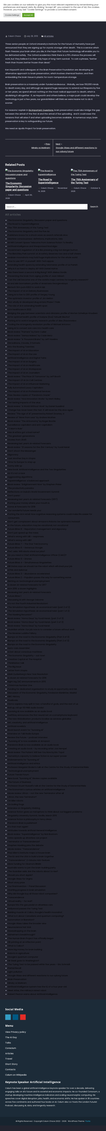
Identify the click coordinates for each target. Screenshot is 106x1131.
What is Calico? (16, 945)
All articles (49, 36)
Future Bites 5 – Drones (20, 558)
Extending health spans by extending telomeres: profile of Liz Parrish (43, 264)
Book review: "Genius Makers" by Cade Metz (30, 335)
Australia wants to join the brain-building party (32, 867)
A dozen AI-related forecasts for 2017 (27, 584)
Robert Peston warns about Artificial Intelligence (33, 994)
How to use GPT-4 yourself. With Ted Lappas (31, 261)
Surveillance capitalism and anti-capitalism (30, 424)
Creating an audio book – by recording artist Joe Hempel (37, 748)
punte (87, 1121)
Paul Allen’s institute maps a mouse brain (29, 852)
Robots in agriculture (18, 953)
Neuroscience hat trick (19, 927)
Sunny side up (15, 465)
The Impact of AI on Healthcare (24, 365)
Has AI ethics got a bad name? (24, 432)
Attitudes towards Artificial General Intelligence (32, 830)
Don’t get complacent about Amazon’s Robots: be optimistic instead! (44, 521)
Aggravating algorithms (20, 476)
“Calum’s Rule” (15, 428)
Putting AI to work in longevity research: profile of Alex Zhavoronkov (42, 320)
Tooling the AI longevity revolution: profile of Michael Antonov (39, 324)
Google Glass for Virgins (20, 878)
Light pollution (15, 971)
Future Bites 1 (14, 596)
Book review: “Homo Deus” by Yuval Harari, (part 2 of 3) (36, 622)
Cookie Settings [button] (12, 15)
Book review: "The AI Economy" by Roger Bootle (32, 421)
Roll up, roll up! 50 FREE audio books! (26, 707)
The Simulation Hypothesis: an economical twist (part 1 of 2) (39, 610)
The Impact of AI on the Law (22, 354)
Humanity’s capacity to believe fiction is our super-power (37, 756)
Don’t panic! (14, 495)
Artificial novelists (17, 726)
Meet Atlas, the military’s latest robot (27, 990)
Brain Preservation (17, 979)
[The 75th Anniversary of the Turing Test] (86, 172)
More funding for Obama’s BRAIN (24, 863)
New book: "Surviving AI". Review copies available (32, 778)
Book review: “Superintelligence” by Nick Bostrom (33, 834)
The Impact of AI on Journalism (24, 372)
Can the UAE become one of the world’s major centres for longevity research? (48, 279)
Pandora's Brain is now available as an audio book (33, 744)
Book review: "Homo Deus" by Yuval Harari (29, 625)
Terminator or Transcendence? (24, 841)
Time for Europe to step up (22, 462)
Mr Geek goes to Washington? (23, 960)
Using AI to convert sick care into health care (31, 328)
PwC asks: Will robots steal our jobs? (26, 551)
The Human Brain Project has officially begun (31, 938)
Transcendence (16, 897)
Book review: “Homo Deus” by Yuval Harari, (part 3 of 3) (36, 618)
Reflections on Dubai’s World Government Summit (33, 491)
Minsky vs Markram (40, 145)
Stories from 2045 (17, 439)
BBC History (14, 696)
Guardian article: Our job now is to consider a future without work (41, 629)
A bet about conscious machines (25, 651)
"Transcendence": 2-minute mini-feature (29, 860)
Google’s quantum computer (23, 956)
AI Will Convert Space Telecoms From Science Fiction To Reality (40, 242)
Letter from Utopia (17, 670)
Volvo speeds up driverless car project (27, 837)
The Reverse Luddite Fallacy (22, 633)
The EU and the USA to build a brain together (31, 856)
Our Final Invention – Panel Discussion (27, 886)
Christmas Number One (20, 685)
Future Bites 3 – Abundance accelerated (29, 573)
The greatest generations (21, 436)
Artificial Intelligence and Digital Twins (27, 357)
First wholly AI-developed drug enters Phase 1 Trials (34, 302)
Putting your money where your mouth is (29, 502)
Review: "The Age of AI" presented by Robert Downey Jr (36, 413)
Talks (8, 1042)
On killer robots (15, 800)
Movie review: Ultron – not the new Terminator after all (36, 793)
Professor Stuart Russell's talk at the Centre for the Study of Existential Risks (47, 785)
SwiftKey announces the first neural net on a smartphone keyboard (42, 715)
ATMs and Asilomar (17, 569)
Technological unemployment (23, 770)
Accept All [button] (28, 15)
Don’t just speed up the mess (23, 532)
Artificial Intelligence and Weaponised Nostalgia (32, 246)
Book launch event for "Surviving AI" (25, 729)
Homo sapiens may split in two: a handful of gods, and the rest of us (43, 703)
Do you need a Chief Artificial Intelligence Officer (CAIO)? (37, 555)
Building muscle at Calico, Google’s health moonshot (35, 912)
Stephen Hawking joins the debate (25, 845)
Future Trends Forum (18, 774)
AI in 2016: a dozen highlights (22, 588)
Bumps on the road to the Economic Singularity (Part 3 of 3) (38, 636)
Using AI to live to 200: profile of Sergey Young (31, 294)
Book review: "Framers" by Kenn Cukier (27, 331)
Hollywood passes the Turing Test (25, 908)
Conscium (10, 1048)
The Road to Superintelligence (23, 223)
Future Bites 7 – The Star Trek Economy (28, 543)
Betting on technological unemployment (29, 581)
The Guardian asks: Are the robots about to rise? (33, 871)
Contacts (10, 1069)
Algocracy (13, 454)
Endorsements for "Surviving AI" (23, 759)
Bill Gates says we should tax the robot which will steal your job (40, 566)
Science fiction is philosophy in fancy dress (30, 819)
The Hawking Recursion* (20, 614)
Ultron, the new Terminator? (22, 796)
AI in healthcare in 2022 (19, 309)
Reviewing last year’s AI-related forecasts (29, 443)
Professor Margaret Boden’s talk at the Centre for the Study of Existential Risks (48, 767)
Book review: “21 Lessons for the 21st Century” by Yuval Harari (39, 447)
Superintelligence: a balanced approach (28, 480)
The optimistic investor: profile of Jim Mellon (30, 298)
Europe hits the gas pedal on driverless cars (30, 904)
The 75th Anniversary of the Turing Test (28, 227)
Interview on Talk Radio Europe (23, 733)
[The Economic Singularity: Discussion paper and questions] (20, 174)
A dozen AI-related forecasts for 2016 (27, 677)
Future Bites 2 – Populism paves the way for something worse (39, 577)
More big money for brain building (25, 949)
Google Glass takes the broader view (27, 923)
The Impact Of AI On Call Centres (25, 380)
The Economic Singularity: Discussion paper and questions (18, 186)
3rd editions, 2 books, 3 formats (24, 342)
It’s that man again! (18, 826)
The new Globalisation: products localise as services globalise (39, 718)
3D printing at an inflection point (24, 942)
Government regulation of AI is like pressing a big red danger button (43, 249)
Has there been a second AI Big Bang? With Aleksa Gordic (37, 272)
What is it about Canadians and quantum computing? (36, 916)
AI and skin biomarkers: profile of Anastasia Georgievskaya (38, 283)
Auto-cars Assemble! (19, 648)
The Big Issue (14, 666)
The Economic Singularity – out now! (26, 655)
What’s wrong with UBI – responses (26, 536)
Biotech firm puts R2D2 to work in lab (26, 287)
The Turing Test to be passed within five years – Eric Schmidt (39, 964)
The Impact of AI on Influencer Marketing (28, 383)
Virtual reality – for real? (20, 901)
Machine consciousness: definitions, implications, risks (35, 238)
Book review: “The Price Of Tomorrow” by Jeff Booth (34, 376)
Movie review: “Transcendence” (24, 849)
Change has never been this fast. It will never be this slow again (40, 409)
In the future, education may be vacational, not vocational (38, 525)
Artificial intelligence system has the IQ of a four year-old (37, 986)
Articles (9, 1053)
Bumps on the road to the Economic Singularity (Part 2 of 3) (38, 640)
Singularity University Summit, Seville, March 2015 (32, 815)
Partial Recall (14, 968)
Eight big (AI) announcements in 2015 (27, 681)
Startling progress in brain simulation (26, 889)
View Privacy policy (15, 1032)
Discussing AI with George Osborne (26, 599)
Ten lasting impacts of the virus (24, 402)
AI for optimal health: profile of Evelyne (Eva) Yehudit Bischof (39, 316)
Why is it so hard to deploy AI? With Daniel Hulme (33, 268)
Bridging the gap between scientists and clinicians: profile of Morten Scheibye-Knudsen (53, 313)
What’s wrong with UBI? (20, 540)
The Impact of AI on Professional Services (29, 391)
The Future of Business (19, 782)
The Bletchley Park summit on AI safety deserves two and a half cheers (44, 253)
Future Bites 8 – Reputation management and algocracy (37, 529)
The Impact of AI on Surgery (22, 361)
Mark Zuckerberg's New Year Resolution (28, 674)
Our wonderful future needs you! (24, 510)
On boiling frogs (16, 804)
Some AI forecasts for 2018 (21, 506)
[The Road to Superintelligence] (53, 172)
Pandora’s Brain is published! (22, 822)
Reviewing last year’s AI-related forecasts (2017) (33, 499)
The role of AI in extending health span (27, 305)
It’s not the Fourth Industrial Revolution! (28, 603)
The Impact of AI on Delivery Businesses (28, 290)
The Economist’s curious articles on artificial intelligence (36, 789)
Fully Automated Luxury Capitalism (25, 387)
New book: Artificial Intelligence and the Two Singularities (37, 469)
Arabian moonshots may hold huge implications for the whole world (42, 257)
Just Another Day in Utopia (21, 458)
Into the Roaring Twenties (21, 346)
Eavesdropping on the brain (22, 930)
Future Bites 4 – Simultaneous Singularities (29, 562)
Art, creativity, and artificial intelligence (28, 722)
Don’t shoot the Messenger (22, 450)
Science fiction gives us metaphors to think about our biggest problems (45, 811)
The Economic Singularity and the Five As (29, 231)
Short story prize (16, 882)
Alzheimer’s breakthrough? (21, 934)
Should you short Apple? (20, 875)
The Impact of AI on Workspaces (24, 369)
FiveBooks (13, 700)
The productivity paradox (21, 488)
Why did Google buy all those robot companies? (33, 893)
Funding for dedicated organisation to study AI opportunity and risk (42, 689)
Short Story (11, 1064)
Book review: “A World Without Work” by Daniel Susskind (36, 406)
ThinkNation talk (16, 662)
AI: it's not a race (16, 473)
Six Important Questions (41, 110)
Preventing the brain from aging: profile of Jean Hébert (36, 276)
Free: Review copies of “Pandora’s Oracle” (29, 395)
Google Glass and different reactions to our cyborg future (76, 147)
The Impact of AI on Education (23, 350)
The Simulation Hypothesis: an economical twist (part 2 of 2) (39, 607)
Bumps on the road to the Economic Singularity (32, 644)
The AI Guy (11, 1037)
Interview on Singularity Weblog (24, 808)
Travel (8, 1058)
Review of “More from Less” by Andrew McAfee (31, 417)
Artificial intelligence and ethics (24, 763)
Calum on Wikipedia (15, 1074)
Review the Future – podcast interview (27, 737)
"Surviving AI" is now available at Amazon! (29, 741)
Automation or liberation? (21, 919)
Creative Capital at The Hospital (24, 659)
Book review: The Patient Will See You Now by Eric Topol (36, 752)
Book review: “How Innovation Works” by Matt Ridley (34, 398)
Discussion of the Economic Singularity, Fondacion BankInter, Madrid (42, 692)
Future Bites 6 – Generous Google (25, 547)
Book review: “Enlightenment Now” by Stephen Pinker (35, 484)
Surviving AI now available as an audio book (30, 711)
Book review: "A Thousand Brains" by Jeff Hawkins (33, 339)
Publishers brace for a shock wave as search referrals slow (38, 235)
